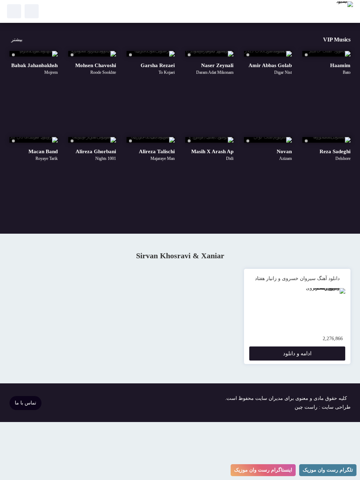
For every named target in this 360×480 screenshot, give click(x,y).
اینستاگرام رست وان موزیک (263, 470)
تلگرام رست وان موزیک (328, 470)
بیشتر (16, 39)
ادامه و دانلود (297, 353)
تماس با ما (25, 403)
